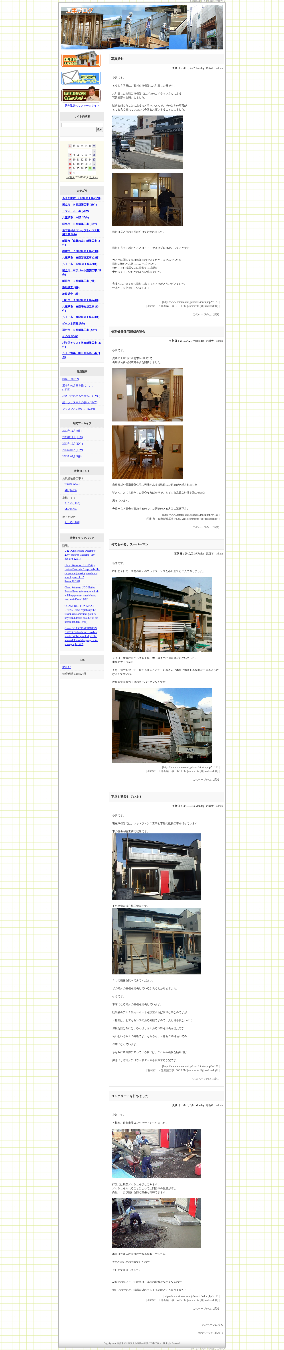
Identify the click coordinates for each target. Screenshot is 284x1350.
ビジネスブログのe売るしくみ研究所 (210, 1349)
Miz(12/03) (71, 490)
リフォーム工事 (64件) (75, 211)
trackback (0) (211, 306)
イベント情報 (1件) (73, 323)
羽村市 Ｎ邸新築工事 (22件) (79, 329)
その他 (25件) (70, 336)
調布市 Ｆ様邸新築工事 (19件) (80, 251)
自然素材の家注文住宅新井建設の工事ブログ (207, 1)
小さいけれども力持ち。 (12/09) (81, 396)
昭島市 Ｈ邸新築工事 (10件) (79, 223)
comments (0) (195, 306)
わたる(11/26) (72, 522)
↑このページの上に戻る (205, 314)
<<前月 (70, 177)
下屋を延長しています (126, 796)
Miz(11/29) (71, 509)
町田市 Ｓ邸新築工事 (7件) (78, 280)
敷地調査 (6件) (70, 287)
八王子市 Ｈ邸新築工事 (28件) (80, 257)
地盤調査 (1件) (70, 293)
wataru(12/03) (72, 483)
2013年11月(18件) (72, 437)
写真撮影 (117, 59)
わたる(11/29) (72, 503)
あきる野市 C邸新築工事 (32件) (81, 198)
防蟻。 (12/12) (70, 379)
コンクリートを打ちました (129, 1096)
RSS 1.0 (66, 667)
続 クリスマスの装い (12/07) (79, 402)
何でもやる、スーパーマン (129, 544)
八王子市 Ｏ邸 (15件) (75, 217)
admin (219, 68)
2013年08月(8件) (71, 456)
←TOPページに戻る (211, 1324)
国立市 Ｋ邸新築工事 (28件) (79, 204)
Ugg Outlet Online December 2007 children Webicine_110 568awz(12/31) (80, 554)
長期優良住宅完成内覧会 (128, 331)
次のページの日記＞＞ (210, 1332)
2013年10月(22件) (72, 443)
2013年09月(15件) (72, 450)
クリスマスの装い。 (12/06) (78, 408)
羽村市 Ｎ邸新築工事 (161, 306)
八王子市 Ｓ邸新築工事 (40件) (80, 317)
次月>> (93, 177)
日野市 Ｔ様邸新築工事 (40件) (80, 300)
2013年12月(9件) (71, 430)
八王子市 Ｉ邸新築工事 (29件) (79, 264)
